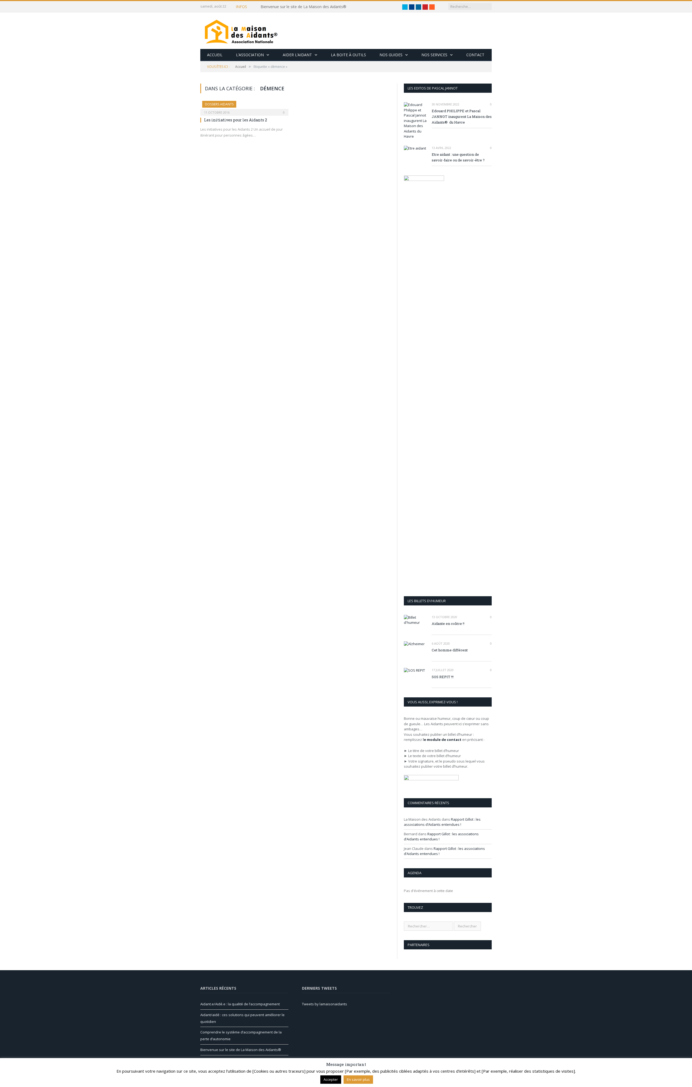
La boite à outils (348, 54)
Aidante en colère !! (448, 623)
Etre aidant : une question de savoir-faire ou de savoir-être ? (458, 157)
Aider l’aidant (297, 54)
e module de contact (442, 739)
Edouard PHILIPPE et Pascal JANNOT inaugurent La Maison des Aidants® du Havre (462, 116)
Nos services (434, 54)
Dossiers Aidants (219, 104)
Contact (475, 54)
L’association (250, 54)
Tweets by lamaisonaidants (324, 1004)
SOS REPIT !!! (443, 676)
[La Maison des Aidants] (240, 31)
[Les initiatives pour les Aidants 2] (244, 106)
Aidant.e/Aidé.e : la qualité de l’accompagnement (303, 6)
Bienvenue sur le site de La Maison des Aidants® (240, 1049)
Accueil (214, 54)
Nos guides (391, 54)
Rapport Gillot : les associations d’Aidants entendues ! (442, 822)
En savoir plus (358, 1079)
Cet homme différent (450, 650)
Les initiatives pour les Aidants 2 (235, 119)
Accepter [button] (331, 1079)
